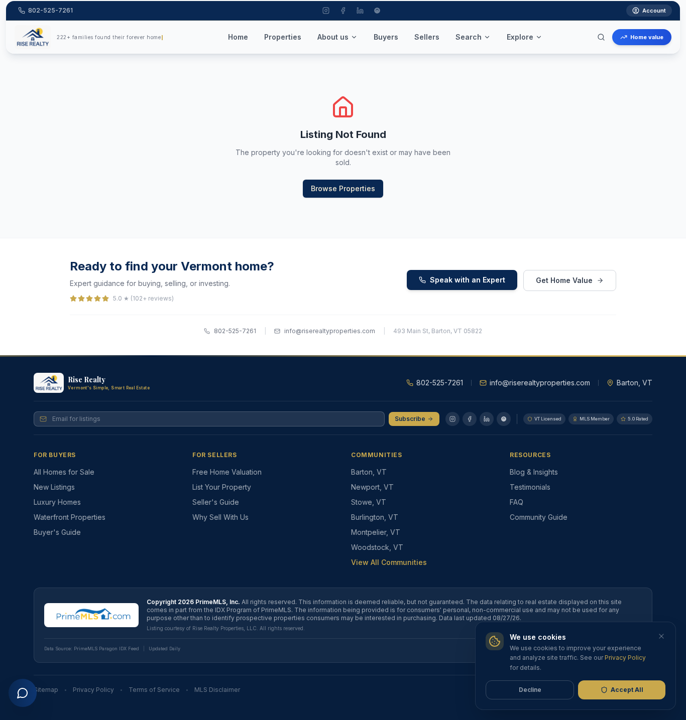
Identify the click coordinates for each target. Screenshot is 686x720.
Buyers (386, 37)
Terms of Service (154, 689)
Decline (530, 689)
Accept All (627, 689)
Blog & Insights (534, 472)
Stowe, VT (368, 502)
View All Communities (389, 562)
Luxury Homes (57, 502)
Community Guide (538, 517)
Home (238, 37)
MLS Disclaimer (217, 689)
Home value (646, 37)
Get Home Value (564, 280)
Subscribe (410, 418)
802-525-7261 (235, 331)
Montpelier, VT (375, 532)
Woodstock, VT (377, 547)
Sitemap (46, 689)
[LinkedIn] (487, 419)
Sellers (426, 37)
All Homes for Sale (64, 472)
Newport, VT (372, 487)
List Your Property (221, 487)
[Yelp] (504, 419)
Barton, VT (369, 472)
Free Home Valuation (227, 472)
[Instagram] (452, 419)
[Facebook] (470, 419)
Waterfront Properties (69, 517)
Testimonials (530, 487)
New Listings (54, 487)
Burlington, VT (374, 517)
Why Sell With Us (220, 517)
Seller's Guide (215, 502)
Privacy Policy (93, 689)
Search (468, 37)
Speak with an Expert (467, 279)
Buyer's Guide (57, 532)
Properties (282, 37)
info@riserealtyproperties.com (329, 331)
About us (333, 37)
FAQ (516, 502)
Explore (520, 37)
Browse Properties (343, 188)
